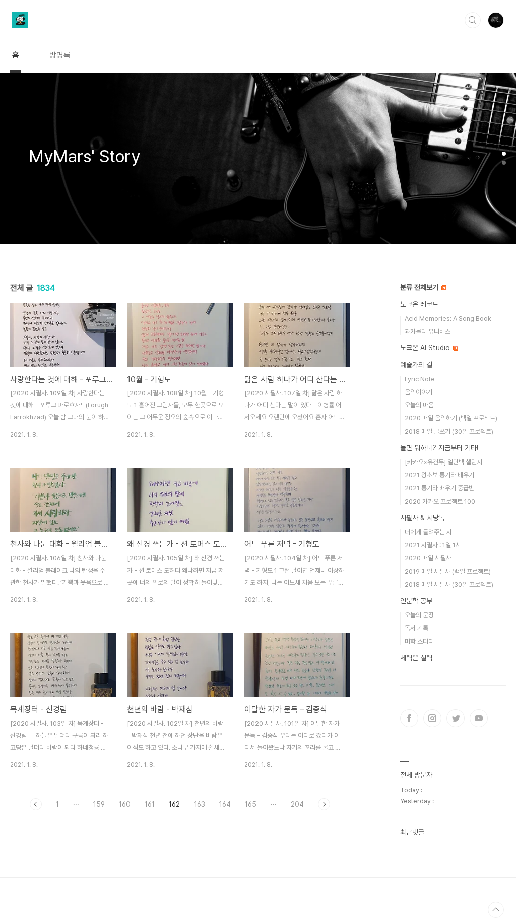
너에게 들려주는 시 (428, 532)
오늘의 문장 (419, 615)
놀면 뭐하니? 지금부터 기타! (439, 448)
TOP (496, 910)
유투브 (479, 718)
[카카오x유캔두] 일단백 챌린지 (443, 462)
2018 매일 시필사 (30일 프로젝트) (449, 584)
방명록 (60, 55)
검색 (472, 20)
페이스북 (409, 718)
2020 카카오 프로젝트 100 (440, 501)
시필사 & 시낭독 (422, 518)
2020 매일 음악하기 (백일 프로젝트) (451, 418)
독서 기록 (416, 628)
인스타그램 (432, 718)
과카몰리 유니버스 (427, 331)
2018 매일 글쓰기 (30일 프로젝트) (449, 431)
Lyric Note (420, 379)
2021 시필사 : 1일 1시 (433, 545)
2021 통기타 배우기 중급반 (439, 488)
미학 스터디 (419, 641)
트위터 (455, 718)
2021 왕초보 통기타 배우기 (439, 475)
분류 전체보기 (420, 287)
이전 (36, 804)
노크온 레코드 (419, 304)
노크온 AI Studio (426, 348)
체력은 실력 (416, 658)
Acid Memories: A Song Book (448, 318)
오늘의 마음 (419, 405)
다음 (324, 804)
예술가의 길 (416, 365)
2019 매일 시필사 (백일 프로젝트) (448, 571)
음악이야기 (418, 392)
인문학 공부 (416, 601)
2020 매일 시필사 (428, 558)
